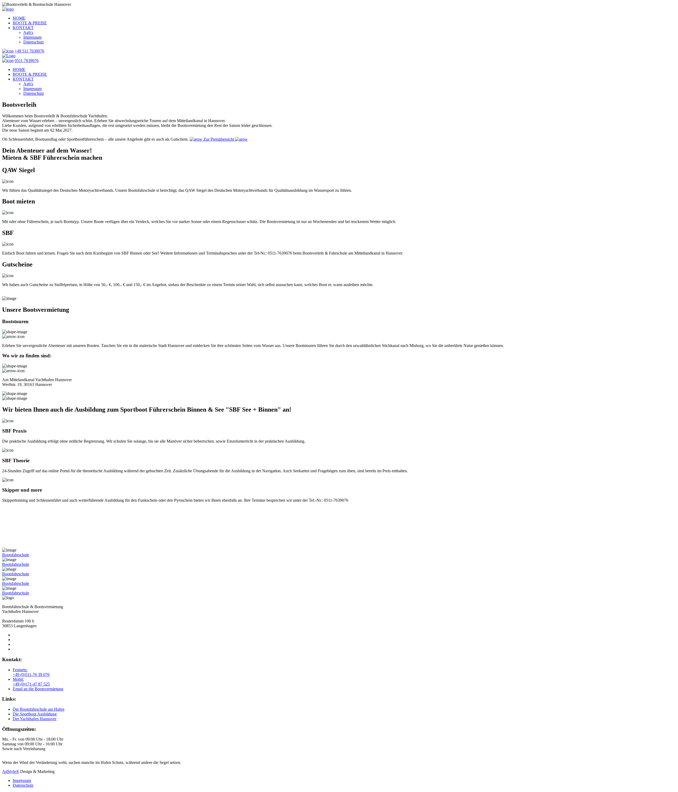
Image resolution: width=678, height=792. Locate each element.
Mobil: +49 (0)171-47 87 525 (31, 681)
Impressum (22, 780)
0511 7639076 (27, 60)
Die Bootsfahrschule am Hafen (38, 709)
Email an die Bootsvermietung (38, 689)
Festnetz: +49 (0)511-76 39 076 (31, 672)
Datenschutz (23, 785)
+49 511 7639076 (29, 51)
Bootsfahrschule (15, 555)
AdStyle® (10, 771)
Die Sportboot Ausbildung (35, 714)
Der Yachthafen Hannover (34, 719)
